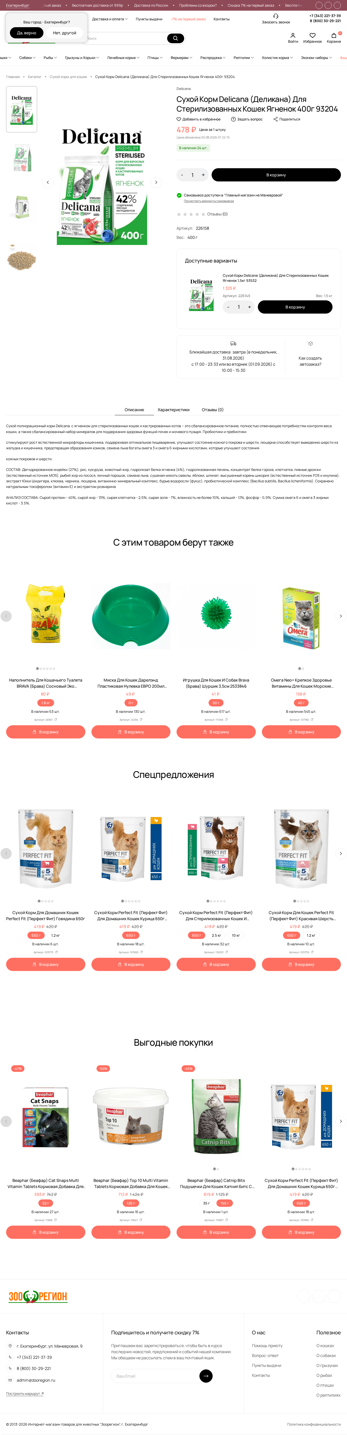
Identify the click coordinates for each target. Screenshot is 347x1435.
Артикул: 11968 (43, 1220)
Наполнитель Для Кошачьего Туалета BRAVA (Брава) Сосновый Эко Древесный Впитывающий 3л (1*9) (45, 683)
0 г (131, 702)
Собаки (25, 57)
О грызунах (327, 1365)
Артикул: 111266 (213, 719)
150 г (224, 1203)
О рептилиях (328, 1395)
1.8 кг (45, 702)
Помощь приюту (267, 1345)
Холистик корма (275, 57)
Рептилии (242, 57)
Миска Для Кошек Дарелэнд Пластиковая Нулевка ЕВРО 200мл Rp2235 (131, 683)
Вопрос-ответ (265, 1355)
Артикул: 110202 (214, 952)
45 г (301, 702)
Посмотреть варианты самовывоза (209, 201)
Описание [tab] (134, 409)
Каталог (35, 76)
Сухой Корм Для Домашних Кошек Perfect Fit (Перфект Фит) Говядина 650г (45, 915)
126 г (131, 1203)
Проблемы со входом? (217, 5)
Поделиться (289, 119)
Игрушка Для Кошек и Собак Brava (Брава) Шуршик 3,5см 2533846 (216, 683)
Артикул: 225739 (299, 952)
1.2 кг (55, 935)
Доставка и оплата (108, 19)
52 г (45, 1203)
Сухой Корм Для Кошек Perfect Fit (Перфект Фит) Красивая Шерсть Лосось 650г (301, 916)
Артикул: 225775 (43, 952)
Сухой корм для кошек (68, 76)
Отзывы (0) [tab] (213, 409)
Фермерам (179, 57)
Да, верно (26, 33)
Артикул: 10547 (129, 1220)
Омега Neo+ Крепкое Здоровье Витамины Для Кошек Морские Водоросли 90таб (301, 683)
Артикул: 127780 (299, 719)
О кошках (325, 1345)
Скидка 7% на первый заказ (58, 5)
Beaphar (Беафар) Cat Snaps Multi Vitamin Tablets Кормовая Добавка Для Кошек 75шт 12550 (46, 1184)
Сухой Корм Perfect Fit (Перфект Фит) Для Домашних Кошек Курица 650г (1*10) (131, 916)
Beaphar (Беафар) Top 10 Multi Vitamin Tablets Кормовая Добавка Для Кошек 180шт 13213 (130, 1184)
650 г (36, 935)
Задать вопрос (250, 119)
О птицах (325, 1385)
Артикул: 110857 (214, 1220)
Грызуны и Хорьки (80, 57)
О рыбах (324, 1375)
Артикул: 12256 (129, 719)
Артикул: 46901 (43, 719)
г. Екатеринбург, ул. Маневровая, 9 (50, 1346)
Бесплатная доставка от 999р (117, 5)
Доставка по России (171, 5)
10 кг (236, 935)
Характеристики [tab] (174, 409)
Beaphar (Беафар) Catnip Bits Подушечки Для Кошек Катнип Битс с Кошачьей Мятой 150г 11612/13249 (216, 1184)
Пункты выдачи (149, 19)
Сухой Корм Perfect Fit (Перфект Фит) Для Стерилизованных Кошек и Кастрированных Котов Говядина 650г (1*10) (216, 916)
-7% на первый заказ (188, 19)
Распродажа (211, 57)
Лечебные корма (121, 57)
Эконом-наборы (314, 57)
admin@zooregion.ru (36, 1380)
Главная (13, 76)
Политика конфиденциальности (314, 1424)
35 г (206, 1203)
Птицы (153, 57)
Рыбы (48, 57)
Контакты (222, 19)
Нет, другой (64, 33)
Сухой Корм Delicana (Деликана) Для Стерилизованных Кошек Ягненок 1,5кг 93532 (276, 278)
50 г (216, 702)
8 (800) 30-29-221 (325, 20)
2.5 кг (216, 935)
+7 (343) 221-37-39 (325, 15)
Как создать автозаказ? (310, 361)
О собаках (326, 1355)
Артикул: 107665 (128, 952)
